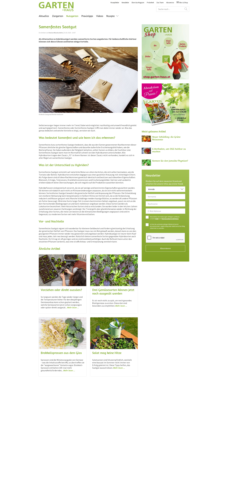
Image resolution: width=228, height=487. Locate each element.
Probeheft (150, 2)
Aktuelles (44, 16)
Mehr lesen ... (73, 307)
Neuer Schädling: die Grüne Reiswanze (166, 138)
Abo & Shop (183, 2)
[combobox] (165, 189)
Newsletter (125, 2)
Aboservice (170, 2)
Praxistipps (87, 16)
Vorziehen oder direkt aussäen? (61, 290)
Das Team (160, 2)
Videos (99, 16)
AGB (156, 219)
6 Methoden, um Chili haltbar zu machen (169, 150)
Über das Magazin (138, 2)
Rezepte (110, 16)
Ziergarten (57, 16)
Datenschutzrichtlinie (170, 219)
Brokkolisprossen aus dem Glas (61, 353)
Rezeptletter (115, 2)
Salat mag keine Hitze (106, 353)
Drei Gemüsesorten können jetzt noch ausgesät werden (113, 291)
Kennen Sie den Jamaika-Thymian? (170, 160)
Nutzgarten (73, 16)
